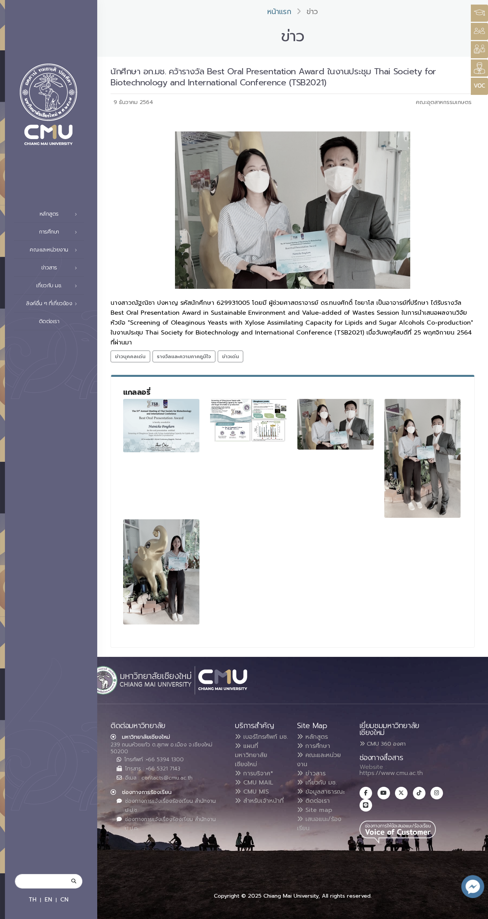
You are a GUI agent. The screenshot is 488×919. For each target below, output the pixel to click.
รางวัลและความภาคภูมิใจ (184, 356)
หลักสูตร (315, 736)
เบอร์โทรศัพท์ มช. (264, 736)
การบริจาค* (257, 773)
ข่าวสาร (314, 773)
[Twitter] (401, 793)
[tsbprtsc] (248, 420)
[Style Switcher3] (479, 13)
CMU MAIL (257, 782)
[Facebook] (366, 793)
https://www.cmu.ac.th (391, 773)
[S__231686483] (161, 425)
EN (48, 899)
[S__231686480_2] (335, 424)
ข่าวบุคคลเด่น (130, 356)
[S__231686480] (422, 458)
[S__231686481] (161, 571)
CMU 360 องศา (385, 744)
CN (64, 899)
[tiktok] (419, 793)
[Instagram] (436, 793)
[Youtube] (383, 793)
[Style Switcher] (479, 31)
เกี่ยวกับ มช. (320, 782)
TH (33, 899)
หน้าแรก (279, 11)
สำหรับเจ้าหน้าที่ (262, 800)
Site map (317, 810)
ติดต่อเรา (49, 321)
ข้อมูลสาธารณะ (324, 791)
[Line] (366, 805)
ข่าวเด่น (230, 356)
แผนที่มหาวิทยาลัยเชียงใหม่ (251, 755)
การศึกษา (316, 746)
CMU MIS (255, 791)
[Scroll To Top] (474, 910)
